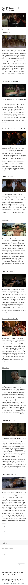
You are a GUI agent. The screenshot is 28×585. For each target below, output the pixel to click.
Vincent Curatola (18, 392)
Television (22, 542)
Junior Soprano (19, 449)
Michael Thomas (15, 542)
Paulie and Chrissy (6, 207)
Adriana (14, 289)
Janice (23, 343)
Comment (21, 564)
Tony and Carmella (6, 243)
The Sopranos (4, 543)
